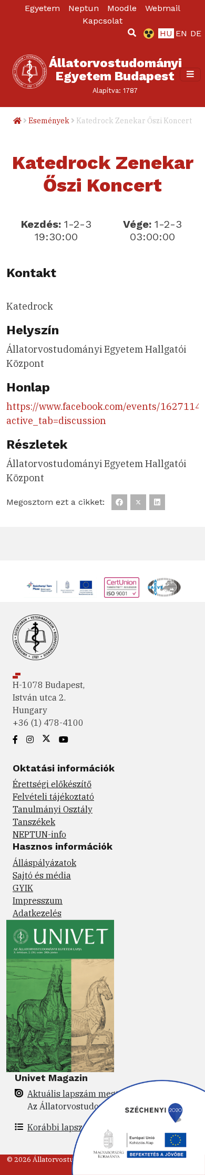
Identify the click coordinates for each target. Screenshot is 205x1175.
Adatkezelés (37, 913)
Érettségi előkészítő (52, 784)
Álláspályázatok (44, 863)
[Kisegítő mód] (146, 33)
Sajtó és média (42, 875)
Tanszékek (34, 822)
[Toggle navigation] (190, 74)
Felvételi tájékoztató (53, 796)
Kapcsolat (102, 21)
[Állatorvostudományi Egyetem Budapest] (30, 74)
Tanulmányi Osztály (53, 809)
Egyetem (42, 8)
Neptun (83, 8)
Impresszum (38, 900)
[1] (132, 32)
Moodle (122, 8)
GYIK (23, 888)
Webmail (162, 8)
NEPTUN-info (39, 834)
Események (48, 120)
